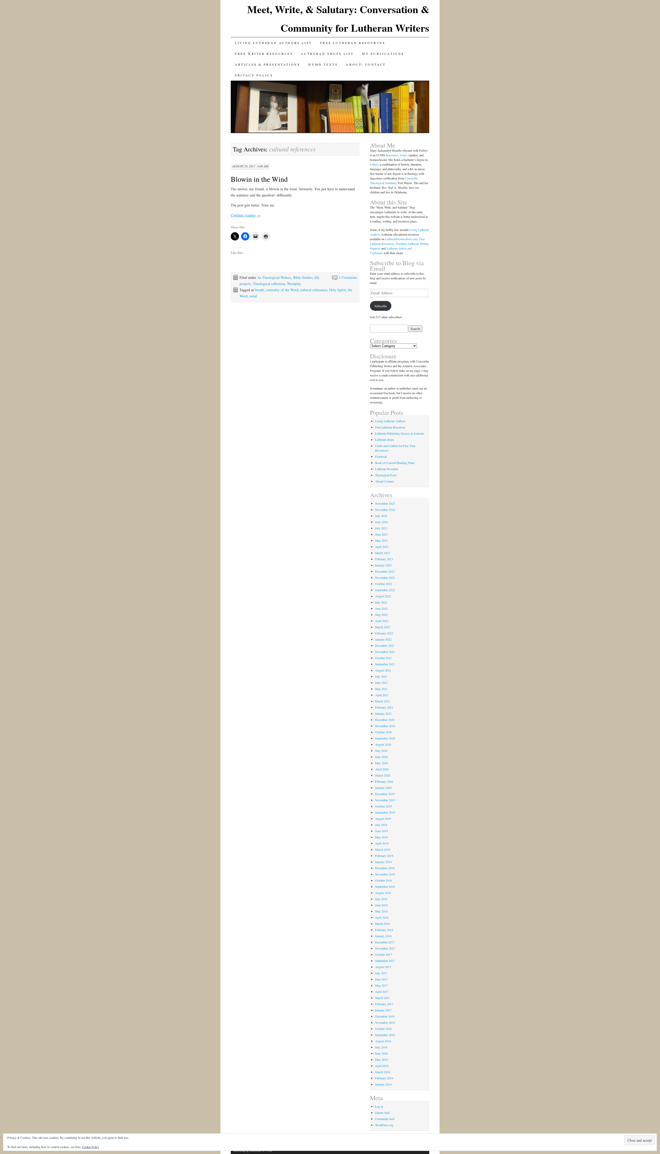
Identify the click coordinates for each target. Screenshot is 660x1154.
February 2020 (384, 781)
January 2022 (383, 639)
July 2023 (381, 528)
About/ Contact (365, 64)
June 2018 (381, 905)
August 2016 (383, 1041)
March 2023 (382, 553)
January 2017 (383, 1010)
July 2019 (381, 825)
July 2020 (381, 750)
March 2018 (382, 924)
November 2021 (385, 652)
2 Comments (348, 277)
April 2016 (382, 1066)
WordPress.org (384, 1125)
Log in (379, 1106)
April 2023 (382, 547)
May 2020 (381, 763)
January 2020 (383, 788)
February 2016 (384, 1078)
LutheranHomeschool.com (401, 239)
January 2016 (383, 1084)
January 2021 (383, 713)
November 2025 (385, 503)
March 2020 (382, 775)
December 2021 (384, 645)
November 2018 (385, 874)
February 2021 (384, 707)
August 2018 (383, 893)
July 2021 (381, 676)
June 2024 (381, 522)
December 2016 (384, 1016)
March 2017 (382, 998)
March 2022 (382, 627)
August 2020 (383, 744)
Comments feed (384, 1119)
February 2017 (384, 1004)
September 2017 (385, 961)
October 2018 (383, 880)
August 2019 (383, 818)
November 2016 (385, 1022)
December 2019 (384, 794)
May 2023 (381, 540)
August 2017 (383, 967)
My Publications (383, 53)
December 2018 (384, 868)
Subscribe (381, 306)
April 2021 (382, 695)
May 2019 (381, 837)
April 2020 (382, 769)
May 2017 (381, 985)
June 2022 (381, 608)
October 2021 (383, 658)
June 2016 (381, 1053)
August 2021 (383, 670)
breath (259, 289)
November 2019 (385, 800)
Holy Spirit (337, 289)
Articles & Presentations (267, 64)
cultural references (313, 289)
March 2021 (382, 701)
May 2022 (381, 615)
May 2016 (381, 1059)
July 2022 (381, 602)
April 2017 (382, 991)
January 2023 (383, 565)
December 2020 (384, 720)
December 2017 (384, 942)
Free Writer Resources (264, 53)
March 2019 (382, 849)
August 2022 (383, 596)
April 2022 (382, 621)
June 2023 (381, 534)
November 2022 (385, 577)
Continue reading (245, 215)
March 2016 (382, 1072)
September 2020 (385, 738)
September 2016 (385, 1035)
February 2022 (384, 633)
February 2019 (384, 856)
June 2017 (381, 979)
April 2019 (382, 843)
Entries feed (382, 1112)
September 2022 (385, 590)
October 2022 (383, 584)
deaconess (392, 155)
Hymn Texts (323, 64)
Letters (374, 164)
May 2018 (381, 911)
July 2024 (381, 516)
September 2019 (385, 812)
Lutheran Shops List (327, 53)
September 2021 (385, 664)
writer (403, 155)
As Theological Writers (274, 277)
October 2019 (383, 806)
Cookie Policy (90, 1147)
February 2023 (384, 559)
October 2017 (383, 954)
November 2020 (385, 726)
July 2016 (381, 1047)
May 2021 (381, 689)
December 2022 (384, 571)
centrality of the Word (282, 289)
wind (253, 296)
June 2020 (381, 757)
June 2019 (381, 831)
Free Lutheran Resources (352, 43)
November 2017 (385, 948)
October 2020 (383, 732)
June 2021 (381, 683)
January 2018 (383, 936)
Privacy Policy (254, 75)
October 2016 (383, 1029)
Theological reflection (269, 283)
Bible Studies (302, 277)
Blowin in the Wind (259, 179)
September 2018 (385, 886)
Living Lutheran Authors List (273, 43)
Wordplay (294, 283)
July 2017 (381, 973)
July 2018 (381, 899)
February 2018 (384, 930)
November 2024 (385, 509)
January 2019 (383, 862)
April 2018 (382, 917)
